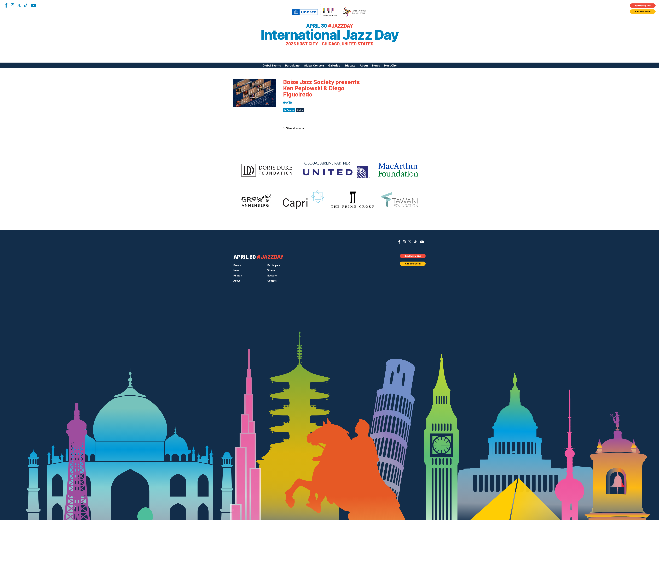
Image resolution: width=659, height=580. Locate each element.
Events (237, 265)
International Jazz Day (329, 34)
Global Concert (314, 65)
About (364, 65)
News (376, 65)
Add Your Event (643, 11)
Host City (390, 65)
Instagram (12, 5)
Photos (237, 275)
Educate (349, 65)
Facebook (6, 5)
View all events (295, 128)
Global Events (272, 65)
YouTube (33, 5)
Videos (271, 270)
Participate (292, 65)
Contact (271, 280)
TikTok (25, 5)
